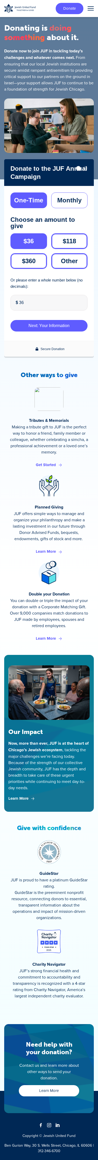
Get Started (46, 465)
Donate (69, 8)
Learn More (46, 551)
